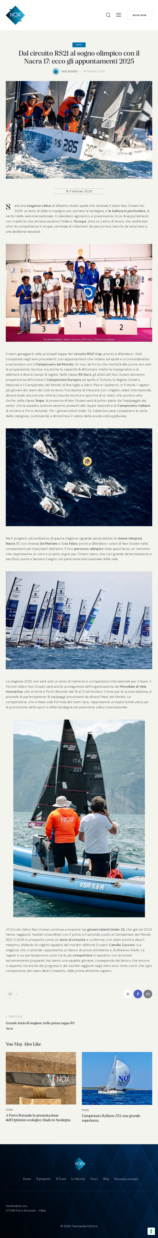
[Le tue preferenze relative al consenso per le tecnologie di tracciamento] (151, 1231)
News (79, 45)
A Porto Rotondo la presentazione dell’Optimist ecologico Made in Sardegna (38, 1118)
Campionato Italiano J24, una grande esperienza (111, 1118)
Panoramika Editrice (85, 1226)
